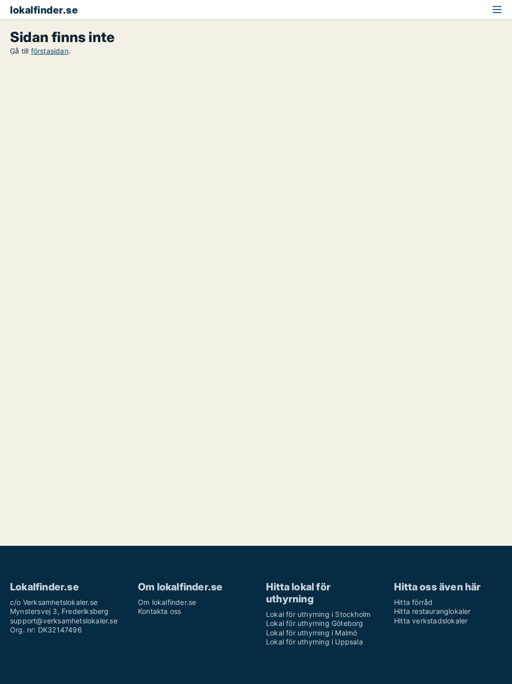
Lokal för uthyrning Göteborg (315, 623)
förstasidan (49, 51)
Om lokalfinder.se (167, 602)
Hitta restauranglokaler (432, 611)
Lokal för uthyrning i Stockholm (318, 614)
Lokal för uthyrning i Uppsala (314, 641)
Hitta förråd (413, 602)
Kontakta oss (159, 611)
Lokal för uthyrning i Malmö (311, 632)
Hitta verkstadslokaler (431, 620)
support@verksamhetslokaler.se (64, 620)
